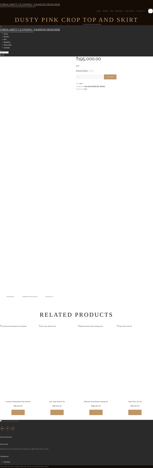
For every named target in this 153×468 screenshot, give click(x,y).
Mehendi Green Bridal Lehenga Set (96, 401)
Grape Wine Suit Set (135, 401)
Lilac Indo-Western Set (57, 401)
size (77, 66)
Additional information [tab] (29, 296)
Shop (58, 24)
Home (53, 24)
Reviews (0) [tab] (49, 296)
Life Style (7, 462)
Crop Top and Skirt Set (75, 24)
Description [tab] (10, 296)
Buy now (110, 77)
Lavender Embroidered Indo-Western (18, 401)
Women (64, 24)
